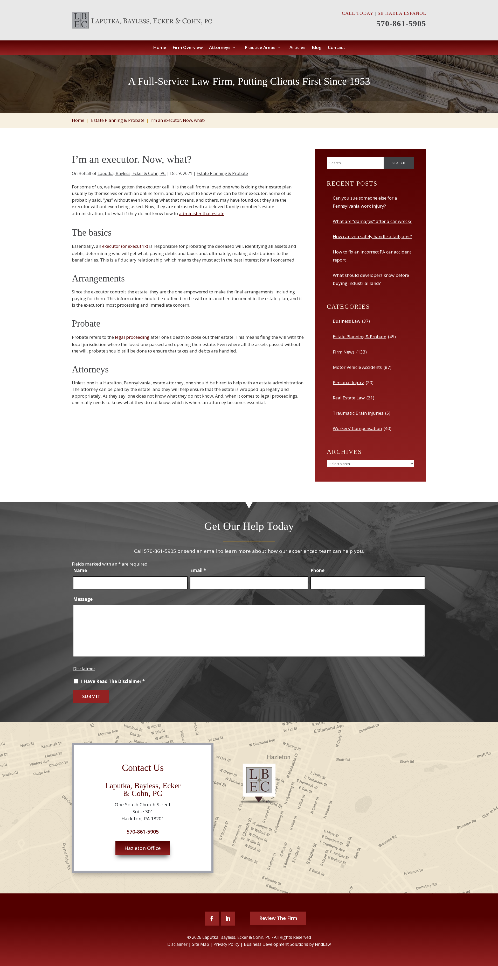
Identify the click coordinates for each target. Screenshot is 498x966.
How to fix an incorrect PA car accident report (372, 256)
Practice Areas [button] (260, 48)
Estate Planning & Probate (222, 173)
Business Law (346, 321)
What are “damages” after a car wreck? (372, 221)
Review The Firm (278, 918)
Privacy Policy (226, 944)
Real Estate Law (349, 398)
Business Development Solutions (276, 944)
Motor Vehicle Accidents (357, 367)
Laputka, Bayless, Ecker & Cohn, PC (132, 173)
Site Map (200, 944)
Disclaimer (84, 669)
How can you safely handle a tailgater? (372, 236)
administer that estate (201, 213)
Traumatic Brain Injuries (358, 413)
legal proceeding (132, 337)
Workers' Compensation (357, 428)
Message (83, 599)
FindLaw (323, 944)
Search (398, 163)
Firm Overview (187, 48)
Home (159, 48)
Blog (317, 48)
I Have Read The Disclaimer (113, 681)
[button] (492, 941)
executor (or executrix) (125, 246)
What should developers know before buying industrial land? (371, 279)
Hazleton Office (143, 848)
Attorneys (220, 48)
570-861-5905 (401, 23)
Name (80, 570)
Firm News (344, 352)
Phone (317, 570)
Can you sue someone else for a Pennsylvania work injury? (365, 202)
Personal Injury (348, 382)
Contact (336, 48)
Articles (297, 48)
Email (198, 570)
